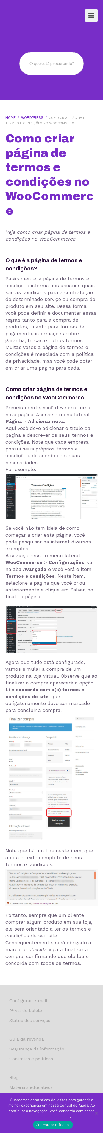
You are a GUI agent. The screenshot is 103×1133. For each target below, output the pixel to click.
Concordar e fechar (53, 1125)
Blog (13, 1077)
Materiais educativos (31, 1087)
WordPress (32, 118)
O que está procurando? (51, 63)
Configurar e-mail (28, 1000)
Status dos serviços (29, 1020)
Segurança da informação (36, 1049)
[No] (96, 1113)
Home (10, 118)
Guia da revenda (26, 1039)
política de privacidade (51, 1116)
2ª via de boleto (25, 1010)
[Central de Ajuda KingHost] (26, 16)
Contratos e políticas (31, 1058)
